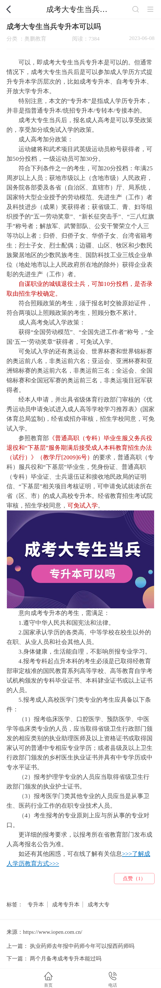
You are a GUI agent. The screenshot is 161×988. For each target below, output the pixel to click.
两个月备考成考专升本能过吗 (65, 958)
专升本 (35, 904)
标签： (14, 904)
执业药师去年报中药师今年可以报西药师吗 (82, 946)
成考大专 (99, 904)
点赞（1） (134, 878)
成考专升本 (66, 904)
